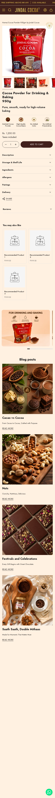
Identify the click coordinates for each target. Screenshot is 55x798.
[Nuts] (27, 459)
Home (4, 22)
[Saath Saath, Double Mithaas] (27, 600)
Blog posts (27, 359)
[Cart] (51, 10)
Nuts (5, 488)
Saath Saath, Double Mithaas (21, 629)
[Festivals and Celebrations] (27, 530)
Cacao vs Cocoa (13, 418)
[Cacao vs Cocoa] (27, 389)
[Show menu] (3, 10)
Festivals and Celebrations (19, 559)
